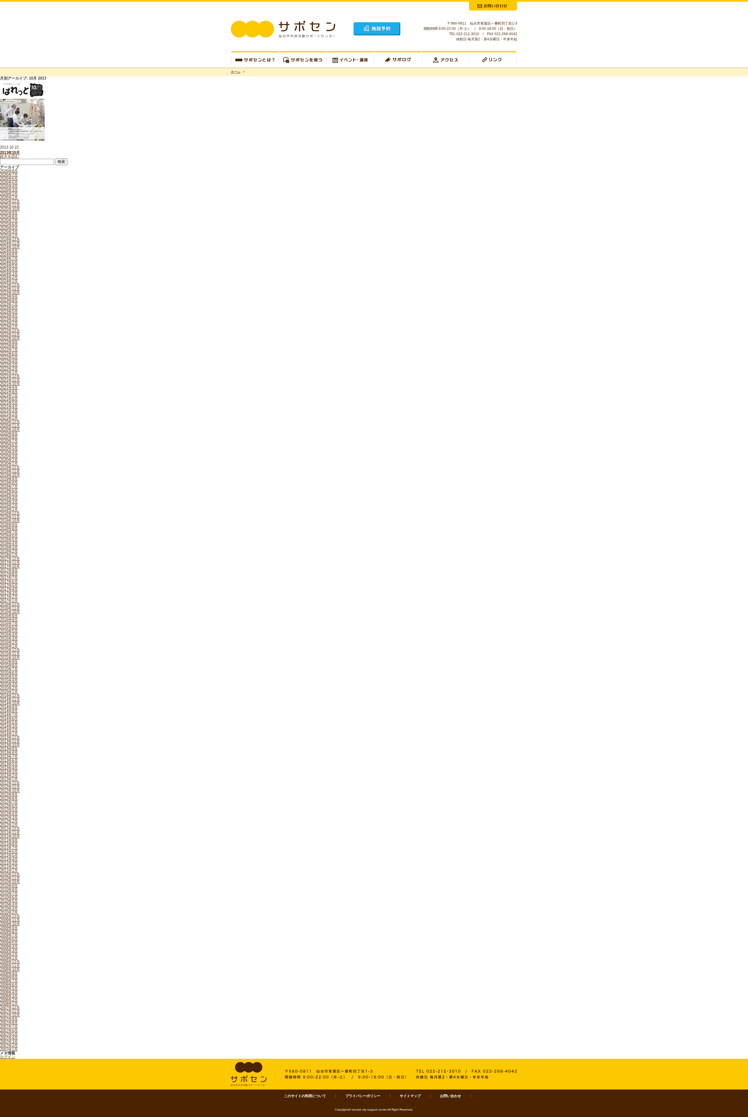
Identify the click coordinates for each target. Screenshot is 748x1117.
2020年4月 (9, 452)
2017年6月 (9, 581)
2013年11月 (10, 741)
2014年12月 (10, 695)
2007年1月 (9, 1049)
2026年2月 (9, 194)
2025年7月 (9, 220)
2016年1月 (9, 646)
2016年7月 (9, 623)
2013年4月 (9, 768)
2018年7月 (9, 532)
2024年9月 (9, 251)
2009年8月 (9, 931)
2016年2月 (9, 642)
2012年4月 (9, 813)
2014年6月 (9, 718)
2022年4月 (9, 361)
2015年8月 (9, 665)
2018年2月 (9, 551)
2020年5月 (9, 448)
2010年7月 (9, 893)
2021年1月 (9, 418)
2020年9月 (9, 433)
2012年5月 (9, 810)
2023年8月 (9, 300)
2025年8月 (9, 216)
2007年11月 (10, 1011)
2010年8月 (9, 889)
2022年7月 (9, 349)
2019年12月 (10, 467)
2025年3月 (9, 232)
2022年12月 (10, 330)
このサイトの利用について (305, 1096)
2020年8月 (9, 437)
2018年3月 (9, 547)
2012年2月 (9, 821)
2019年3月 (9, 502)
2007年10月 (10, 1015)
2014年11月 (10, 699)
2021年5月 (9, 403)
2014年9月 (9, 707)
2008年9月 (9, 973)
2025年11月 (10, 205)
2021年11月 (10, 380)
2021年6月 (9, 399)
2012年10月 (10, 791)
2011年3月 (9, 863)
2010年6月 (9, 897)
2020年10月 (10, 429)
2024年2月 (9, 277)
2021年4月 (9, 407)
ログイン (7, 1057)
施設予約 (377, 28)
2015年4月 (9, 680)
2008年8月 (9, 977)
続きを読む (9, 156)
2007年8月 (9, 1022)
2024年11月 (10, 243)
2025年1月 (9, 235)
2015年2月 (9, 688)
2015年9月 (9, 661)
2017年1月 (9, 600)
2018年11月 (10, 517)
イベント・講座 (350, 59)
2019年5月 (9, 494)
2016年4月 (9, 635)
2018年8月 (9, 528)
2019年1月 (9, 509)
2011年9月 (9, 840)
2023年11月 (10, 289)
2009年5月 (9, 943)
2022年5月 (9, 357)
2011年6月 (9, 851)
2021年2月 (9, 414)
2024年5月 (9, 266)
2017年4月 (9, 589)
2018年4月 (9, 543)
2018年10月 (10, 521)
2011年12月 (10, 829)
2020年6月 (9, 445)
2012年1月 (9, 825)
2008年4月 (9, 992)
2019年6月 (9, 490)
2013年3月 (9, 772)
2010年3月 (9, 908)
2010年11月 (10, 878)
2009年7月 (9, 935)
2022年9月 (9, 342)
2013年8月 (9, 753)
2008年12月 (10, 962)
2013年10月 (10, 152)
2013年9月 (9, 749)
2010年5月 (9, 901)
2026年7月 (9, 175)
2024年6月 (9, 262)
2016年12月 (10, 604)
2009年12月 (10, 916)
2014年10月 (10, 703)
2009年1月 (9, 958)
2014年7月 (9, 714)
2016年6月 (9, 627)
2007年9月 (9, 1019)
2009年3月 (9, 950)
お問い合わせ (450, 1096)
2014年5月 (9, 722)
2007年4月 (9, 1038)
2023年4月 (9, 315)
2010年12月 (10, 874)
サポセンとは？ (255, 59)
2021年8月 (9, 391)
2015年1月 (9, 692)
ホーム (235, 71)
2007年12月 (10, 1007)
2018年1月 (9, 555)
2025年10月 (10, 209)
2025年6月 (9, 224)
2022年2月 (9, 368)
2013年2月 (9, 775)
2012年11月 (10, 787)
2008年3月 (9, 996)
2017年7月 (9, 578)
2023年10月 (10, 292)
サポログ (398, 59)
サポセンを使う (302, 59)
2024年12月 (10, 239)
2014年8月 (9, 711)
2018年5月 (9, 540)
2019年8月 (9, 483)
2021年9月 (9, 387)
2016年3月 (9, 638)
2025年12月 (10, 201)
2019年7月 (9, 486)
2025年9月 (9, 213)
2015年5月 (9, 676)
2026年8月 (9, 171)
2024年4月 (9, 270)
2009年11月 (10, 920)
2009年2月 (9, 954)
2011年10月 (10, 836)
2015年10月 (10, 657)
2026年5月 (9, 182)
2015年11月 (10, 654)
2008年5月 (9, 988)
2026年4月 (9, 186)
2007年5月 (9, 1034)
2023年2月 (9, 323)
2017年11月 (10, 562)
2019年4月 (9, 498)
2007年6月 (9, 1030)
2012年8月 (9, 798)
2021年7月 (9, 395)
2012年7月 (9, 802)
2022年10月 (10, 338)
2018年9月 (9, 524)
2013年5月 (9, 764)
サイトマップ (410, 1096)
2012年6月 (9, 806)
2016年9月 (9, 616)
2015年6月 (9, 673)
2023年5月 (9, 311)
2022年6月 (9, 353)
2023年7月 (9, 304)
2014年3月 (9, 726)
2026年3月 (9, 190)
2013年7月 (9, 756)
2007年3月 (9, 1041)
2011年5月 (9, 855)
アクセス (445, 59)
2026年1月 (9, 197)
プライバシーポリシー (362, 1096)
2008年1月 (9, 1003)
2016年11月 (10, 608)
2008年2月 (9, 1000)
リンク (493, 59)
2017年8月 (9, 574)
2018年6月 (9, 536)
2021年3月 (9, 410)
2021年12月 (10, 376)
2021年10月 (10, 384)
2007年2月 (9, 1045)
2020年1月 (9, 464)
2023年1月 (9, 327)
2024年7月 (9, 258)
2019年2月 (9, 505)
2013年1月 (9, 779)
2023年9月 (9, 296)
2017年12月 (10, 559)
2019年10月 (10, 475)
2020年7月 (9, 441)
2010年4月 (9, 905)
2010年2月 (9, 912)
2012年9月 (9, 794)
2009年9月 (9, 927)
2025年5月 (9, 228)
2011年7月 (9, 848)
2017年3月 (9, 593)
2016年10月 (10, 612)
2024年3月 (9, 273)
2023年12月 (10, 285)
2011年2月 (9, 867)
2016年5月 (9, 631)
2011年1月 (9, 870)
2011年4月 (9, 859)
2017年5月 (9, 585)
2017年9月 (9, 570)
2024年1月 (9, 281)
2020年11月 (10, 426)
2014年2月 (9, 730)
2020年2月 (9, 460)
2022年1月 (9, 372)
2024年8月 (9, 254)
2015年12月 (10, 650)
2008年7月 (9, 981)
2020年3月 (9, 456)
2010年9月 (9, 886)
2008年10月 (10, 969)
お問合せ (493, 6)
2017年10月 (10, 566)
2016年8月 (9, 619)
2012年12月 (10, 783)
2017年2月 (9, 597)
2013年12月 (10, 737)
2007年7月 (9, 1026)
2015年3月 (9, 684)
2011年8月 (9, 844)
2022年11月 (10, 334)
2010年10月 (10, 882)
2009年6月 (9, 939)
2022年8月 (9, 346)
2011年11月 (10, 832)
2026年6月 (9, 178)
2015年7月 (9, 669)
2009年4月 (9, 946)
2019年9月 (9, 479)
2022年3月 (9, 365)
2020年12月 (10, 422)
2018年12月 (10, 513)
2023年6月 (9, 308)
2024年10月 (10, 247)
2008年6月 (9, 984)
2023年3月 (9, 319)
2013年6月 (9, 760)
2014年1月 (9, 734)
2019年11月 (10, 471)
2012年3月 (9, 817)
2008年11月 (10, 965)
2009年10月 (10, 924)
